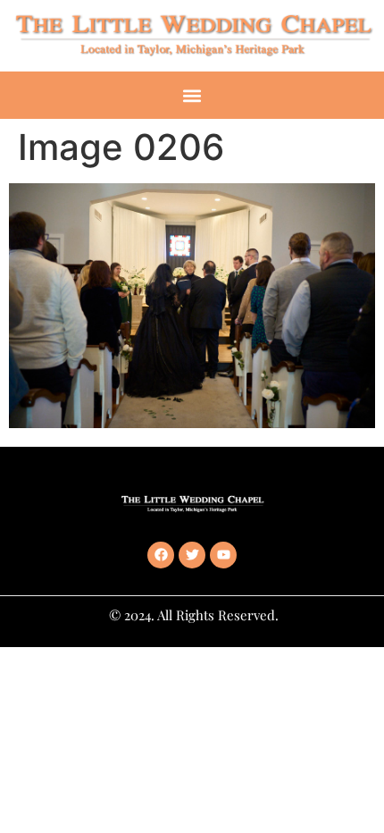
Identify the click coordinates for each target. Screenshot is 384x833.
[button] (192, 95)
